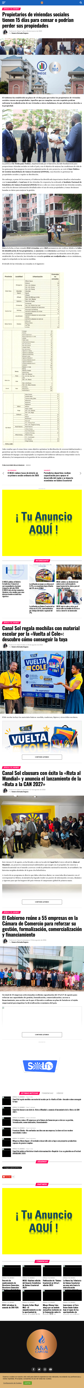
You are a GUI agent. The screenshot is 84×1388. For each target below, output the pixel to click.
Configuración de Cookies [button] (12, 1383)
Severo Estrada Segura (20, 33)
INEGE (29, 465)
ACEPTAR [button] (28, 1383)
